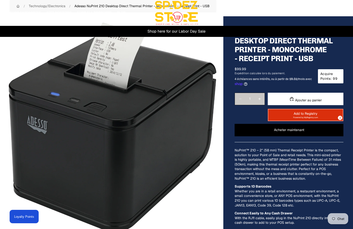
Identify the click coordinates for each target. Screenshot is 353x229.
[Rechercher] (317, 13)
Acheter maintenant (289, 130)
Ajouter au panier (308, 100)
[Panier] (338, 13)
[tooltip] (340, 118)
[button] (305, 115)
